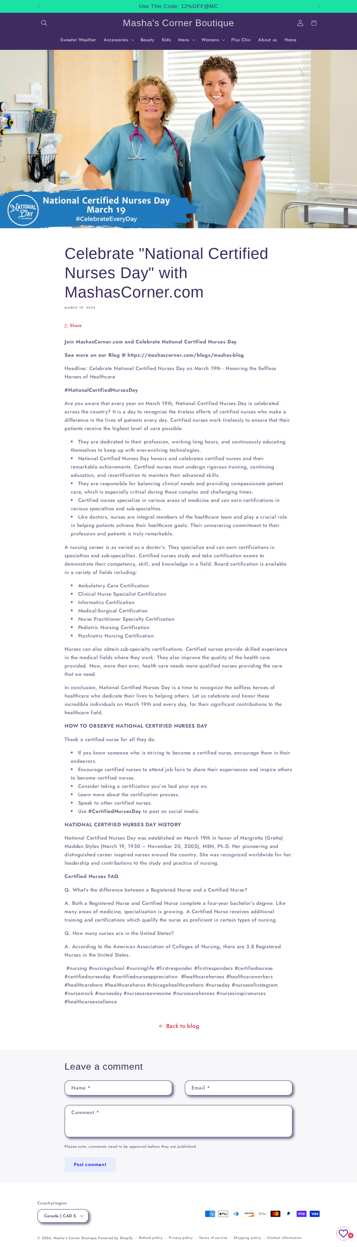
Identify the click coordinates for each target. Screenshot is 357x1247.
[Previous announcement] (38, 6)
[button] (44, 23)
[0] (343, 1233)
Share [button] (76, 325)
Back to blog (182, 1026)
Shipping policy (247, 1237)
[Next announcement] (318, 6)
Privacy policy (181, 1237)
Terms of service (213, 1237)
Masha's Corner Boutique (75, 1238)
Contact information (284, 1237)
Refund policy (151, 1237)
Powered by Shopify (115, 1238)
